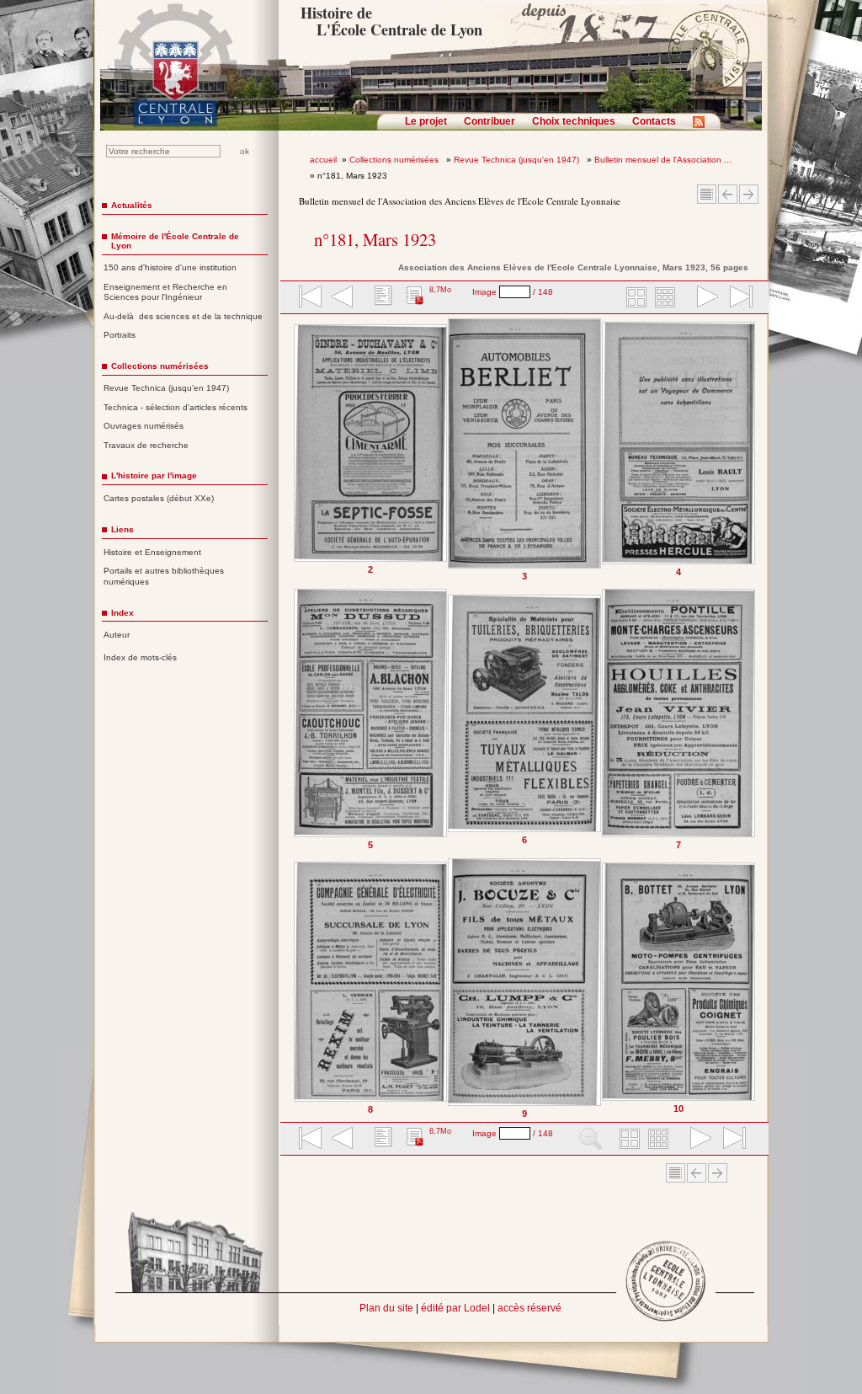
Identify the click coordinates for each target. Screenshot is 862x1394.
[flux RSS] (703, 127)
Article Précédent (727, 194)
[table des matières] (381, 298)
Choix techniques (573, 121)
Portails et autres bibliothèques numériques (164, 576)
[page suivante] (704, 298)
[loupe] (590, 1139)
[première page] (309, 298)
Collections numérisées (395, 159)
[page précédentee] (342, 298)
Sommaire (706, 194)
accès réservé (529, 1308)
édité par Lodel (455, 1308)
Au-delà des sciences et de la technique (183, 316)
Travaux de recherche (146, 445)
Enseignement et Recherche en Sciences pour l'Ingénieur (165, 292)
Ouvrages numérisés (144, 425)
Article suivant (748, 194)
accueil (323, 159)
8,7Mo (440, 290)
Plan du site (386, 1308)
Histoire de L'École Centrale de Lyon (391, 21)
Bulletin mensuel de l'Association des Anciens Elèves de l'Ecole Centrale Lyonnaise (459, 201)
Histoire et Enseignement (152, 552)
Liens (122, 529)
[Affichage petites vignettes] (667, 298)
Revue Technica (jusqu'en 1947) (518, 159)
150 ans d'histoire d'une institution (170, 267)
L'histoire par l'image (154, 475)
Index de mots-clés (140, 657)
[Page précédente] (297, 718)
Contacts (654, 121)
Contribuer (489, 121)
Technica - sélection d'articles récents (175, 407)
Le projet (426, 121)
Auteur (117, 634)
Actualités (131, 205)
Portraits (120, 334)
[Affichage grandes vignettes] (634, 298)
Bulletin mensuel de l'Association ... (663, 159)
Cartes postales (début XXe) (159, 498)
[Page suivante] (752, 718)
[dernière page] (736, 298)
